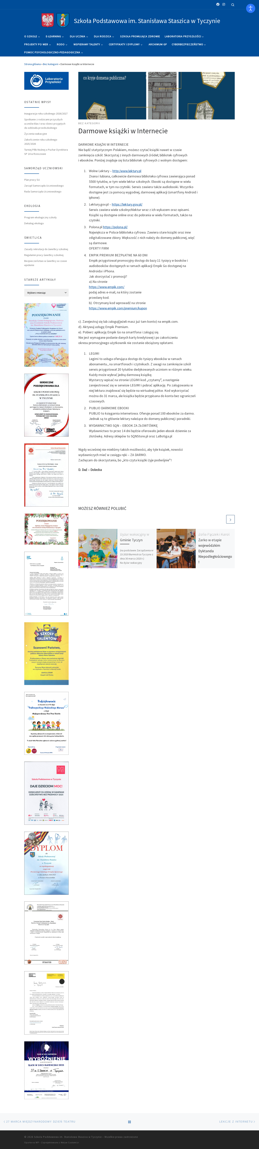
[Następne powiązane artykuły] (230, 519)
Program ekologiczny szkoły (40, 217)
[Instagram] (223, 4)
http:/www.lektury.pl (126, 171)
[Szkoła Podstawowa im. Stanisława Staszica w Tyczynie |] (55, 20)
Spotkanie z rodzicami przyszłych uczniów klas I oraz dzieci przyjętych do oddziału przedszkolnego (44, 124)
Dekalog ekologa (34, 223)
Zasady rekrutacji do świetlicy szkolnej (46, 249)
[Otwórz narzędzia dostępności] (250, 8)
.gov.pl (136, 204)
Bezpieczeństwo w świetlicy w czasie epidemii (45, 263)
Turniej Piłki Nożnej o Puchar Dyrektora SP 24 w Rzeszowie (46, 152)
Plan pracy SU (32, 179)
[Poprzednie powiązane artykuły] (221, 519)
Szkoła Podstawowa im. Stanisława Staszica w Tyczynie (68, 1137)
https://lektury (122, 204)
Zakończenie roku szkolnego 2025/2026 (40, 141)
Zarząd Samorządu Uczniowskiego (44, 185)
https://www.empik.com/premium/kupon (118, 308)
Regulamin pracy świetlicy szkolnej (44, 255)
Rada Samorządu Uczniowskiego (42, 191)
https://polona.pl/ (115, 227)
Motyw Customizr (70, 1142)
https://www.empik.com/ (106, 287)
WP (37, 1142)
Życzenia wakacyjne (35, 133)
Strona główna (32, 64)
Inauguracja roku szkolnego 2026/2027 (45, 113)
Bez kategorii (50, 64)
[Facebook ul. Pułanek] (217, 4)
